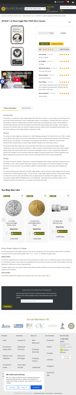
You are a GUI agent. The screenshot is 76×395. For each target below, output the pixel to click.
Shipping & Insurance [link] (21, 348)
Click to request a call (52, 11)
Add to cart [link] (17, 233)
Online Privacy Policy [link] (39, 393)
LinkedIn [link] (50, 360)
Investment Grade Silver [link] (13, 16)
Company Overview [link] (35, 350)
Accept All (36, 387)
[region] (24, 381)
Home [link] (3, 16)
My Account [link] (60, 2)
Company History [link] (35, 359)
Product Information (10, 108)
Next (70, 220)
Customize (12, 387)
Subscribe (7, 306)
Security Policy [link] (49, 393)
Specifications (26, 108)
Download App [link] (50, 373)
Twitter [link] (49, 347)
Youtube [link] (50, 353)
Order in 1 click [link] (57, 44)
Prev (3, 220)
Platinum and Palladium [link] (7, 357)
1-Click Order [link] (14, 238)
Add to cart (44, 44)
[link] (2, 81)
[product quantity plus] (10, 233)
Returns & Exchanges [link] (21, 357)
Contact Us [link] (21, 340)
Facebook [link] (50, 340)
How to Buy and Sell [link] (21, 366)
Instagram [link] (50, 366)
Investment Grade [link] (7, 366)
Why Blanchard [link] (35, 341)
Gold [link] (4, 340)
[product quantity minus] (6, 233)
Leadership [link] (36, 367)
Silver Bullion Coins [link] (29, 16)
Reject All (24, 387)
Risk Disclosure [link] (58, 393)
